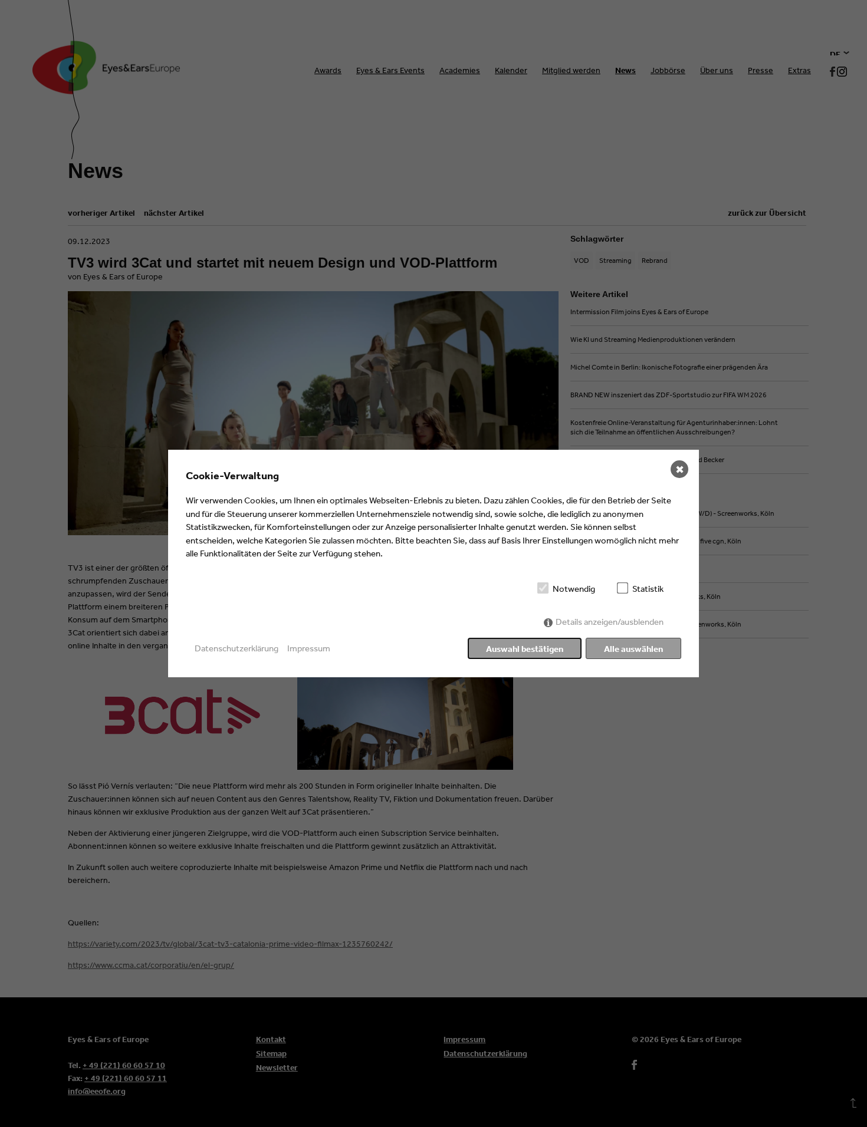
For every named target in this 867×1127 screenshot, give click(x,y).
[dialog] (433, 563)
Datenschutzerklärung (236, 648)
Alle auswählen (633, 648)
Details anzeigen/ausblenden (610, 621)
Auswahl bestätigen (524, 648)
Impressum (308, 648)
